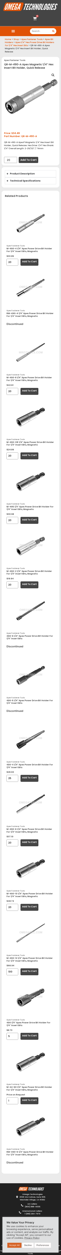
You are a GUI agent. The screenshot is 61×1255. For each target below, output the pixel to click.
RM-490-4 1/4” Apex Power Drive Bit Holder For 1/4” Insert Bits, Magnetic (30, 314)
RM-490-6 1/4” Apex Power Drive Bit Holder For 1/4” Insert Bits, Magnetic (30, 1153)
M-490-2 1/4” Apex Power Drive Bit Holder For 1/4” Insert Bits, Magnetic (29, 572)
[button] (13, 31)
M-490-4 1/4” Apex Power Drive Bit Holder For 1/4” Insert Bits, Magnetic (29, 250)
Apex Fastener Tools (32, 39)
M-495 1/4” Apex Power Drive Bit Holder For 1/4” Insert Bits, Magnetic (30, 508)
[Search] (53, 31)
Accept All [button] (14, 1245)
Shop (16, 39)
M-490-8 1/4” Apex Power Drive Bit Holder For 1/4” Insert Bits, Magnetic (29, 379)
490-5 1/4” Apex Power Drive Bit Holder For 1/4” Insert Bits (30, 702)
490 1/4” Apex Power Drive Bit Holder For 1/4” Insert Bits (28, 1024)
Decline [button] (28, 1245)
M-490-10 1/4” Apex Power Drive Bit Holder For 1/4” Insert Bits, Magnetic (30, 895)
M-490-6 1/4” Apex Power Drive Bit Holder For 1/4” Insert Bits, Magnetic (29, 830)
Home (8, 39)
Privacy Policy (32, 1237)
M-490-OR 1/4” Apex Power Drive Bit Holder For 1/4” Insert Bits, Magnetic (30, 443)
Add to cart (28, 160)
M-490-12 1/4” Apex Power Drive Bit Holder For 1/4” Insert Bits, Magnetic (30, 959)
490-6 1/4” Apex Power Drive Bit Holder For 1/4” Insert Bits (30, 637)
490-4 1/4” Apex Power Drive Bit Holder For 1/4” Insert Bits (30, 766)
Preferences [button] (42, 1245)
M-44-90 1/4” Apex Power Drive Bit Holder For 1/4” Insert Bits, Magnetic (29, 1088)
